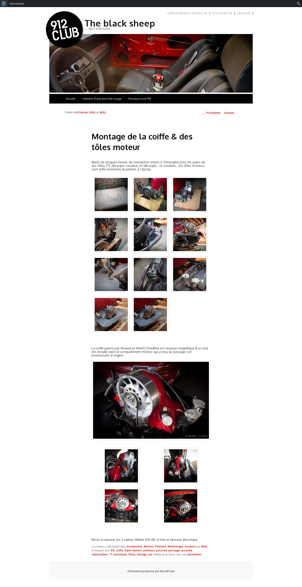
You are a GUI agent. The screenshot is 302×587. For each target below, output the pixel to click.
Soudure (190, 546)
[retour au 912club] (64, 30)
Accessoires (134, 546)
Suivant (230, 112)
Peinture (160, 546)
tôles (131, 554)
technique (120, 554)
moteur (137, 550)
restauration (100, 554)
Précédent (211, 112)
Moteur (148, 546)
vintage (142, 554)
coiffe (119, 550)
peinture (149, 550)
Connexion (16, 3)
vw (150, 554)
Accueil (70, 98)
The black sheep (120, 23)
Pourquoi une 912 (139, 98)
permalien (194, 554)
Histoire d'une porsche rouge (102, 98)
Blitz (103, 112)
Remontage (175, 546)
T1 (110, 554)
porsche (187, 550)
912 (113, 550)
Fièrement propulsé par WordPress (151, 571)
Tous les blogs (222, 13)
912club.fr (243, 13)
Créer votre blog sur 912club (187, 13)
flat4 (128, 550)
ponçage (174, 550)
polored (161, 550)
